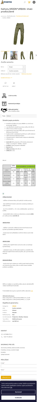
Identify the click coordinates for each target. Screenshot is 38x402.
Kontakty (3, 352)
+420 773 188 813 (8, 337)
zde (11, 387)
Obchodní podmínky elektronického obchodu (13, 348)
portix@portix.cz (8, 334)
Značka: (6, 18)
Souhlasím (18, 398)
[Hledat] (25, 2)
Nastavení (18, 392)
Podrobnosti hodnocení (22, 16)
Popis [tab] (3, 116)
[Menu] (34, 2)
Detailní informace (5, 78)
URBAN (14, 306)
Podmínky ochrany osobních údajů (10, 350)
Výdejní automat (5, 354)
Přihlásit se (6, 377)
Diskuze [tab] (9, 116)
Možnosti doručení (26, 74)
